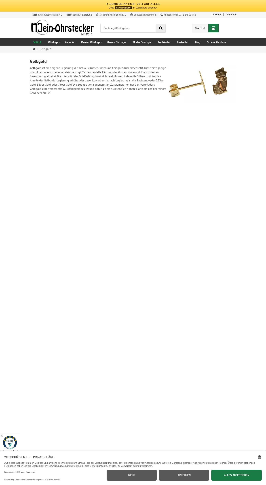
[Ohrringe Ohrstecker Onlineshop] (62, 28)
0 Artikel (200, 28)
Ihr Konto (216, 14)
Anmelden (232, 14)
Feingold (117, 68)
